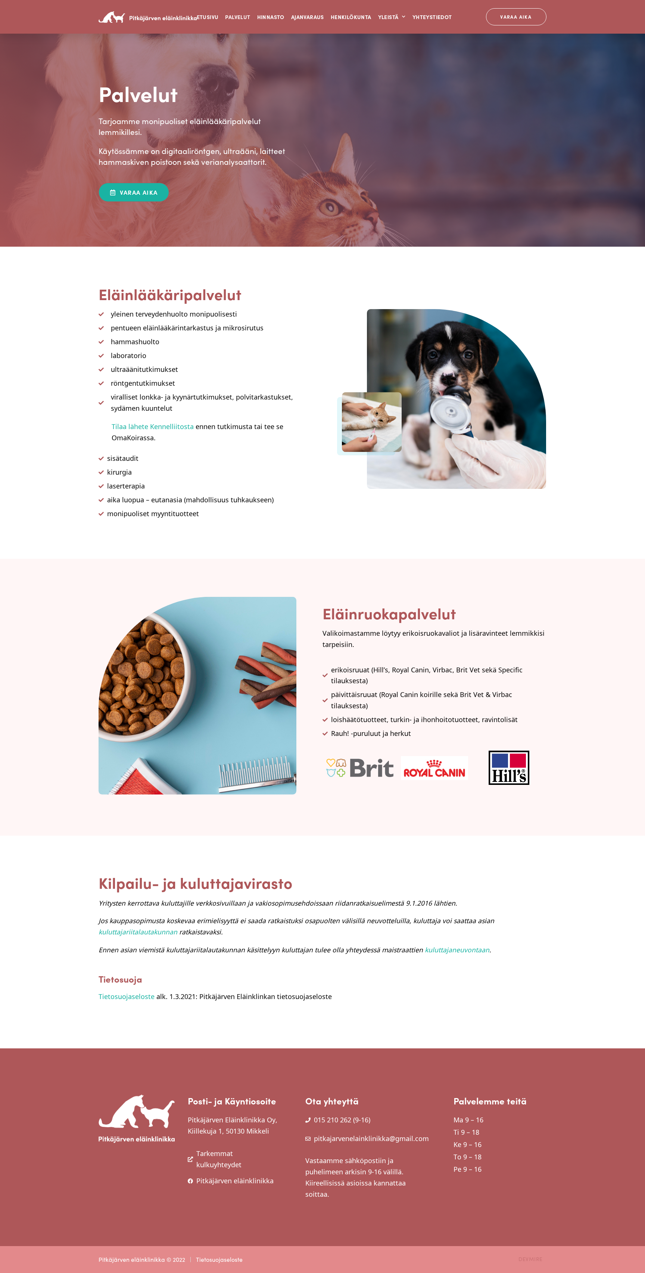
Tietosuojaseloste (127, 996)
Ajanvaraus (307, 17)
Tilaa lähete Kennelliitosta (153, 426)
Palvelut (237, 17)
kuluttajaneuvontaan (457, 949)
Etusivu (208, 17)
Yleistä (388, 17)
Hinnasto (270, 17)
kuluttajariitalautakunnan (138, 931)
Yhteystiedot (432, 17)
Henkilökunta (351, 17)
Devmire (530, 1259)
